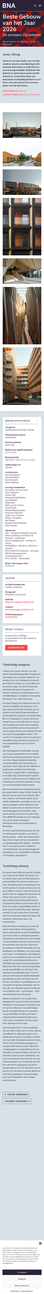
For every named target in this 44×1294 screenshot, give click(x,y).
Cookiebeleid (14, 1291)
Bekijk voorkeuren (22, 1286)
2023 (32, 41)
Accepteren (22, 1272)
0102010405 (11, 617)
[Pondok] (18, 1102)
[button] (40, 1243)
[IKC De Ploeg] (17, 1095)
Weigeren (22, 1279)
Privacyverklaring (26, 1291)
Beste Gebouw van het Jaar (15, 41)
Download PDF (16, 647)
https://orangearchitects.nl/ (19, 602)
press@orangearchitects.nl (19, 609)
